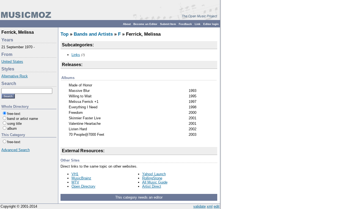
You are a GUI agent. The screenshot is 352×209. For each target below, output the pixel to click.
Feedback (185, 24)
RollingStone (152, 178)
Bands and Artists (93, 34)
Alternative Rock (14, 76)
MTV (75, 182)
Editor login (211, 24)
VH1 (75, 174)
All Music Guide (154, 182)
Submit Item (168, 24)
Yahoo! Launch (154, 174)
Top (64, 34)
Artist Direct (151, 186)
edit (216, 206)
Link (197, 24)
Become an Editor (145, 24)
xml (210, 206)
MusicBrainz (81, 178)
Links (76, 55)
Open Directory (83, 186)
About (127, 24)
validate (199, 206)
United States (12, 62)
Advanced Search (15, 150)
